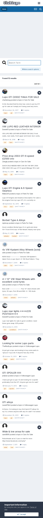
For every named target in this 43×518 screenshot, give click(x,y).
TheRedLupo (7, 346)
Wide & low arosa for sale (16, 431)
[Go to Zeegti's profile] (4, 150)
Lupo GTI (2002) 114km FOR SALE (20, 97)
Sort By (37, 84)
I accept (22, 514)
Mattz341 (5, 194)
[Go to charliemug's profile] (4, 91)
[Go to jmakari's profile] (4, 367)
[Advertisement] (21, 34)
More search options (31, 69)
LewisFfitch (6, 405)
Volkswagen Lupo (32, 346)
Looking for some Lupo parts (18, 343)
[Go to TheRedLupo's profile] (4, 337)
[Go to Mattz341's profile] (4, 182)
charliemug (6, 100)
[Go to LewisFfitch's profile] (4, 396)
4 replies (21, 233)
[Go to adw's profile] (4, 244)
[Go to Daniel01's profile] (4, 120)
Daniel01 (5, 129)
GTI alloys (7, 402)
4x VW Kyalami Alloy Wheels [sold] (21, 249)
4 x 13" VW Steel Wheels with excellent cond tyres (18, 280)
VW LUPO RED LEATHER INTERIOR (21, 126)
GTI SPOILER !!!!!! (11, 372)
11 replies (26, 204)
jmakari (5, 376)
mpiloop (5, 223)
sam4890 (5, 434)
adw (4, 253)
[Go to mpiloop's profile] (4, 214)
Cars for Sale (29, 100)
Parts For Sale (27, 129)
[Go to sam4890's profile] (4, 425)
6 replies (24, 386)
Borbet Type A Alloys (13, 220)
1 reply (21, 139)
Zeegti (4, 162)
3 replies (26, 110)
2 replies (21, 172)
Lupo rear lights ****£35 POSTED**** (16, 312)
